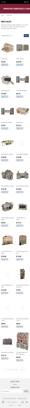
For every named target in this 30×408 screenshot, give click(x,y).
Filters (26, 35)
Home (2, 15)
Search (15, 384)
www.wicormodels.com (15, 8)
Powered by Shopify (22, 398)
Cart (27, 2)
